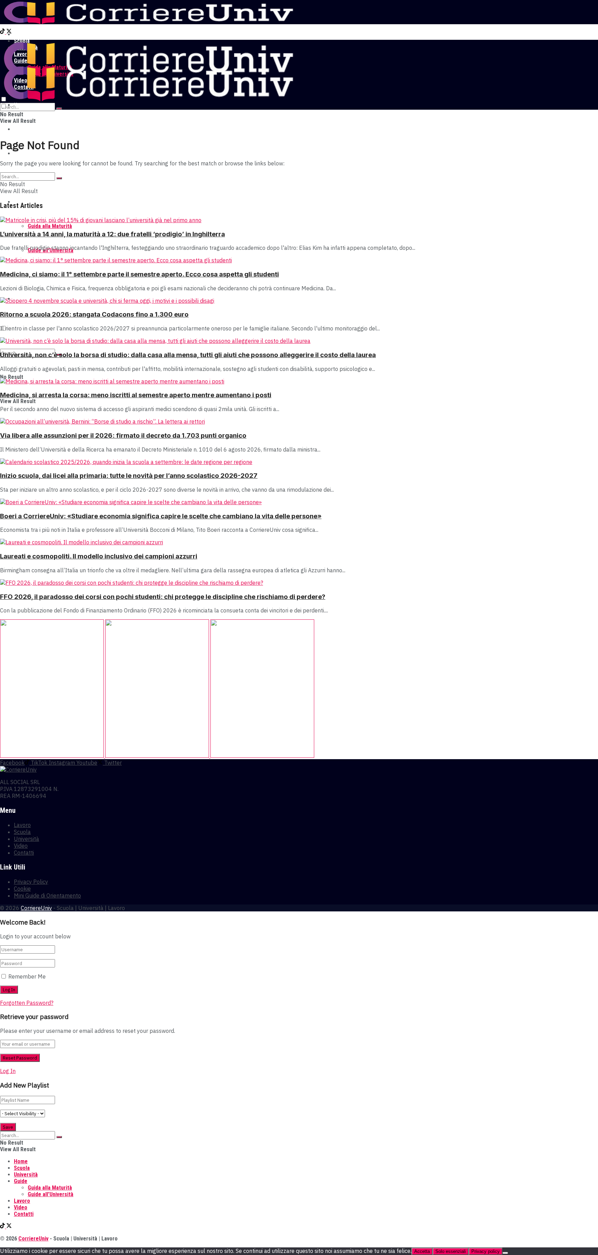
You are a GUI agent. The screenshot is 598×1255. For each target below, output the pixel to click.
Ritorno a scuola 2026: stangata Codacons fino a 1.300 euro (94, 314)
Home (21, 34)
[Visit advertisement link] (52, 755)
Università (26, 153)
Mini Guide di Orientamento (47, 895)
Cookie (22, 888)
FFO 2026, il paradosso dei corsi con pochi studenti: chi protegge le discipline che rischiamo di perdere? (162, 597)
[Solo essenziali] (505, 1253)
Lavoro (22, 824)
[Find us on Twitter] (9, 32)
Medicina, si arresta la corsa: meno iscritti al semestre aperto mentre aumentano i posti (135, 395)
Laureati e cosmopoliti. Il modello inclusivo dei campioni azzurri (98, 556)
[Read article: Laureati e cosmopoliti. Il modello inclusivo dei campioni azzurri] (299, 542)
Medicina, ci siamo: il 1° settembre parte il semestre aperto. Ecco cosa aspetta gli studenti (139, 274)
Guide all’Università (50, 1194)
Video (21, 845)
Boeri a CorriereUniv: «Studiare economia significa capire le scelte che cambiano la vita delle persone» (160, 516)
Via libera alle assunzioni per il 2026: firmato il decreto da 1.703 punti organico (123, 435)
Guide (20, 1181)
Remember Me (27, 976)
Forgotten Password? (26, 1002)
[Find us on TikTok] (3, 32)
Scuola (22, 129)
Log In (8, 1070)
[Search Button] (59, 109)
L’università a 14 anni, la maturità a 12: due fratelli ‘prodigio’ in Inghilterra (112, 234)
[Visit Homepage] (148, 22)
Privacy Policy (31, 881)
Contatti (24, 852)
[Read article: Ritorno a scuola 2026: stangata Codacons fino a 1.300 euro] (299, 300)
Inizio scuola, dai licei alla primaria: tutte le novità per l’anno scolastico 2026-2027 (128, 476)
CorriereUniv (36, 907)
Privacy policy (485, 1251)
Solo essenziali (450, 1251)
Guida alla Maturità (50, 226)
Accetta (422, 1251)
